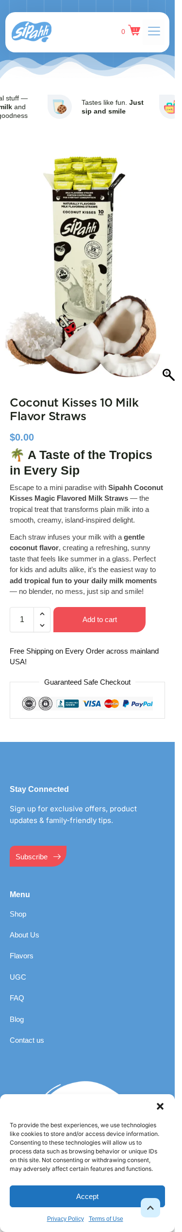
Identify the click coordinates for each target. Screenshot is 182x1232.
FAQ (17, 988)
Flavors (21, 946)
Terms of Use (106, 1219)
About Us (24, 925)
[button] (160, 1106)
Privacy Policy (65, 1219)
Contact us (27, 1030)
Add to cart (100, 610)
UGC (18, 967)
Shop (18, 904)
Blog (17, 1009)
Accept (87, 1196)
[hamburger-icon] (154, 32)
